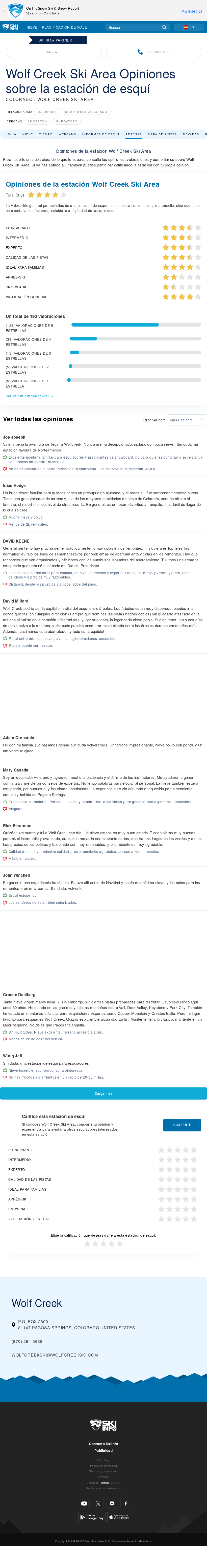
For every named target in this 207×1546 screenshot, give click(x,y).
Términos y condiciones (103, 1471)
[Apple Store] (119, 1516)
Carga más (104, 1093)
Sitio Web (54, 52)
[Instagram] (112, 1503)
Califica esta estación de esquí (28, 396)
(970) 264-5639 (158, 52)
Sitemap (103, 1477)
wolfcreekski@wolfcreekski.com (55, 1355)
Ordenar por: (154, 419)
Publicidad (103, 1450)
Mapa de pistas (162, 134)
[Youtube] (84, 1503)
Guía (12, 134)
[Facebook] (125, 1503)
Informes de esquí (100, 134)
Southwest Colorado (86, 112)
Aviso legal (103, 1460)
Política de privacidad (103, 1466)
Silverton (37, 121)
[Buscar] (164, 27)
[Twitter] (98, 1503)
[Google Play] (92, 1516)
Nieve (32, 27)
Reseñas (133, 134)
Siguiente (182, 1125)
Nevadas (191, 134)
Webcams (67, 134)
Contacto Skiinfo (103, 1443)
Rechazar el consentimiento (103, 1488)
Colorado (46, 112)
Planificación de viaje (64, 27)
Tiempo (46, 134)
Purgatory (66, 121)
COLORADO (19, 99)
